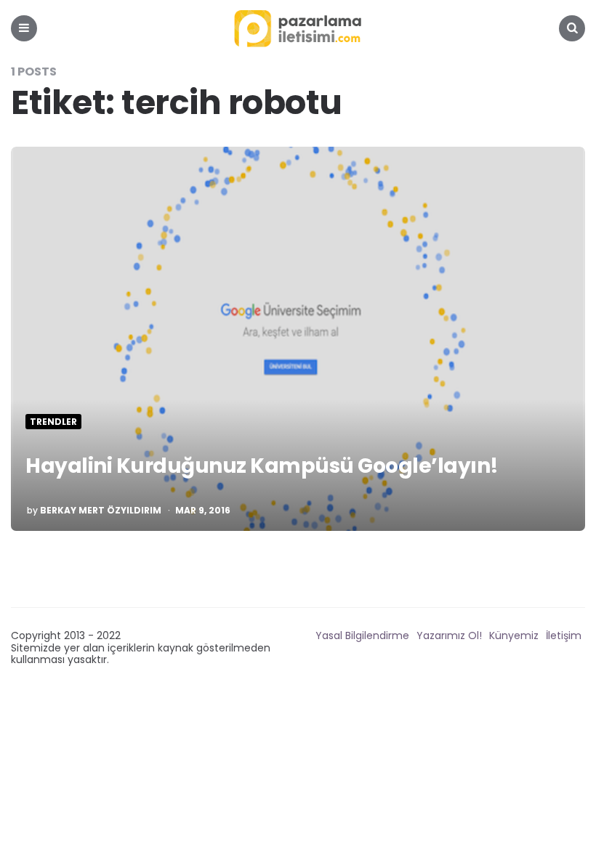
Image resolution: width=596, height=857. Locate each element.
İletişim (563, 635)
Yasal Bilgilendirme (362, 635)
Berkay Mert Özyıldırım (100, 510)
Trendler (53, 422)
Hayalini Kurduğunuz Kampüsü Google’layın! (262, 466)
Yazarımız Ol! (449, 635)
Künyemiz (514, 635)
